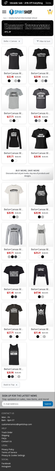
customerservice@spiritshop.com (17, 424)
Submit (48, 403)
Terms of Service (9, 452)
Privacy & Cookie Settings (13, 455)
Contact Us (7, 441)
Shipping (5, 435)
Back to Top (11, 384)
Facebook (6, 463)
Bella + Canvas (12, 41)
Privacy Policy (8, 449)
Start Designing (13, 65)
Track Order (7, 432)
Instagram (6, 466)
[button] (4, 11)
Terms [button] (48, 3)
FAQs (4, 438)
